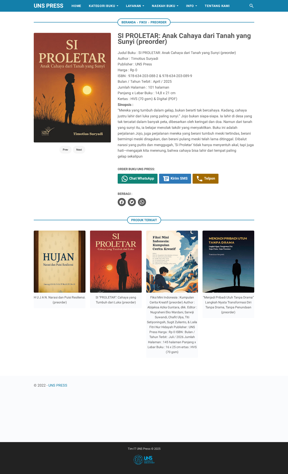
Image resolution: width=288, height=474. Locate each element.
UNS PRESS (48, 5)
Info (190, 6)
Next (79, 149)
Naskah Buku (163, 6)
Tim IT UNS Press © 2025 (144, 448)
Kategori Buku (102, 6)
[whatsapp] (142, 202)
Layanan (133, 6)
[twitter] (132, 202)
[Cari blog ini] (251, 6)
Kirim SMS (179, 178)
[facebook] (122, 202)
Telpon (209, 178)
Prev (65, 149)
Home (76, 6)
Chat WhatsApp (141, 178)
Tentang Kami (217, 6)
